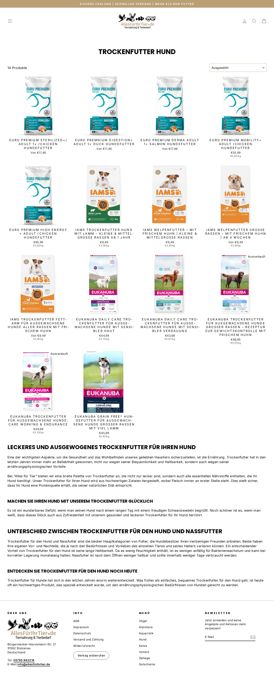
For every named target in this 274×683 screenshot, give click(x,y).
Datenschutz (82, 633)
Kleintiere (146, 627)
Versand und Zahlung (88, 639)
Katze (143, 646)
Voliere (144, 652)
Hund (143, 639)
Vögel (143, 621)
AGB (76, 621)
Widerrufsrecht (84, 646)
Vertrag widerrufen (91, 655)
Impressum (81, 627)
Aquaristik (146, 633)
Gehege (144, 658)
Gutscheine (147, 664)
